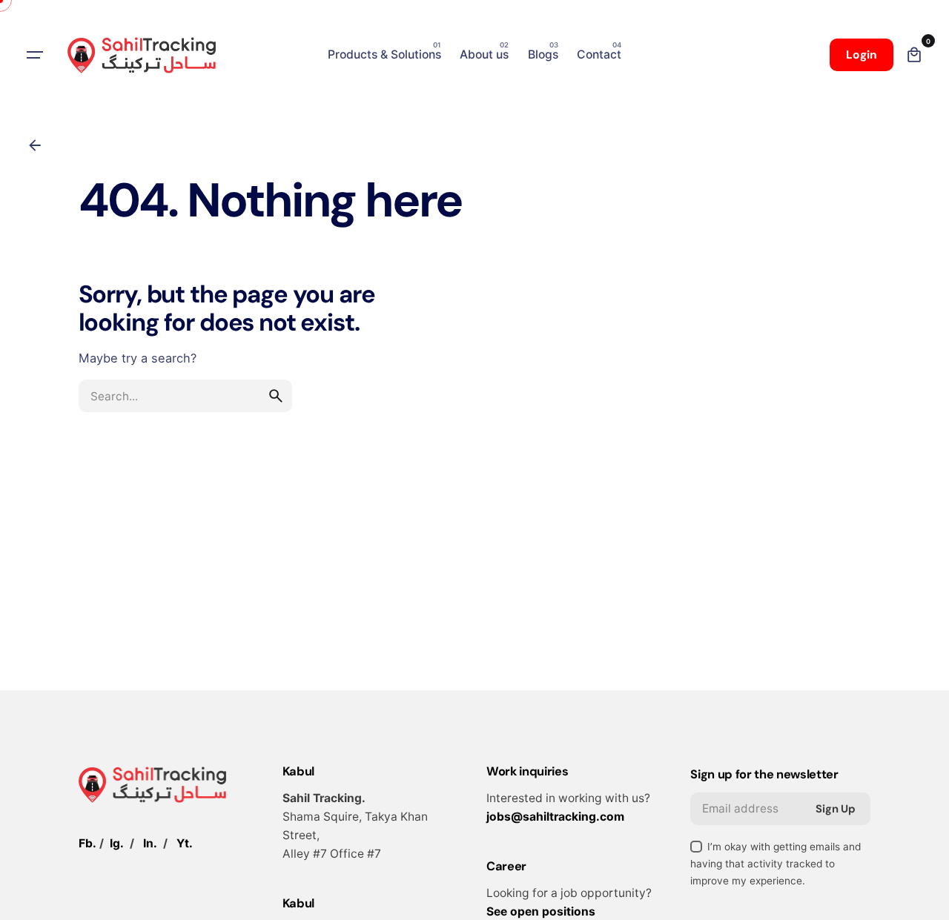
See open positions (540, 911)
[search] (275, 396)
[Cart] (914, 55)
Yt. (184, 843)
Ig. (117, 843)
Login (861, 54)
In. (150, 843)
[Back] (35, 145)
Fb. (87, 843)
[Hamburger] (35, 55)
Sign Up (836, 808)
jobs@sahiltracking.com (555, 817)
